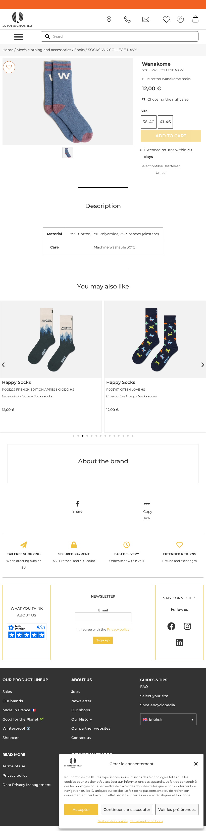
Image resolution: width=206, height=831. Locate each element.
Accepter (81, 809)
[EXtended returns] (179, 545)
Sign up (103, 640)
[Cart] (195, 19)
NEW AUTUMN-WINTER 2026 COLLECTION (103, 5)
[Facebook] (171, 626)
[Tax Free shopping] (23, 545)
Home (8, 50)
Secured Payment (73, 554)
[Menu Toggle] (19, 37)
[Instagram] (187, 626)
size (144, 111)
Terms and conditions (146, 821)
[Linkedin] (179, 642)
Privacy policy (118, 629)
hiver (175, 166)
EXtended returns (179, 554)
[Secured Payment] (74, 545)
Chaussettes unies (163, 169)
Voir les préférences (177, 809)
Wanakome (156, 64)
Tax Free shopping (23, 554)
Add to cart (171, 135)
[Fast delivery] (126, 545)
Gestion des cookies (113, 821)
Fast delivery (126, 554)
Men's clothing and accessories (44, 50)
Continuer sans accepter (127, 809)
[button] (195, 763)
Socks (79, 50)
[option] (68, 101)
